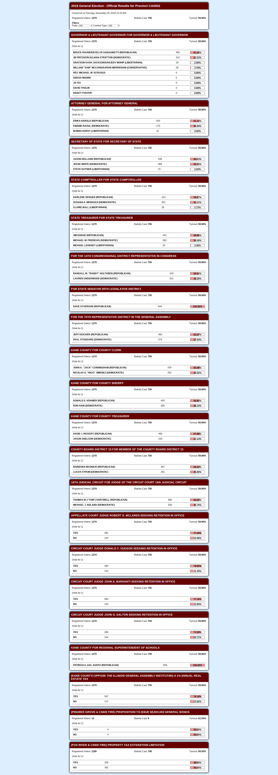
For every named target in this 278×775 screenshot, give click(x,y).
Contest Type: (100, 25)
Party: (75, 25)
